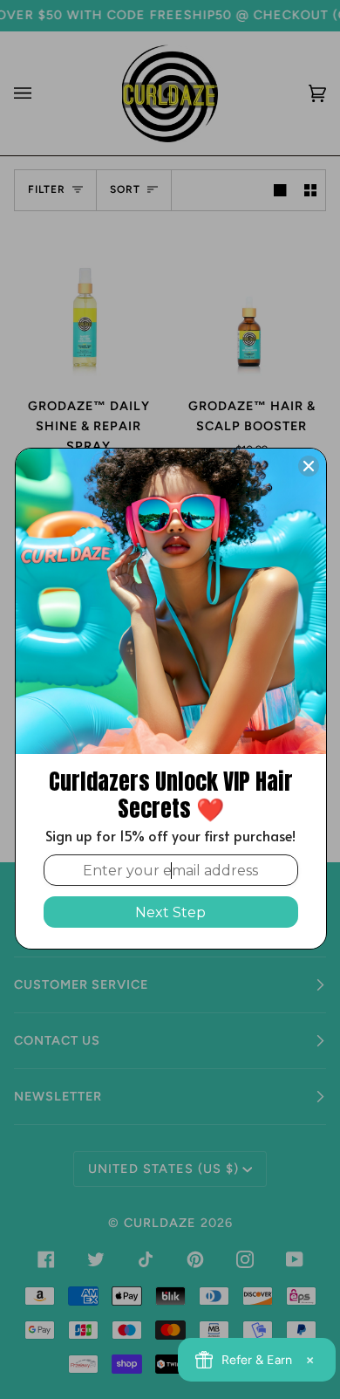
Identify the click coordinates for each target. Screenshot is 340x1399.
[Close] (308, 466)
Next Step (170, 912)
